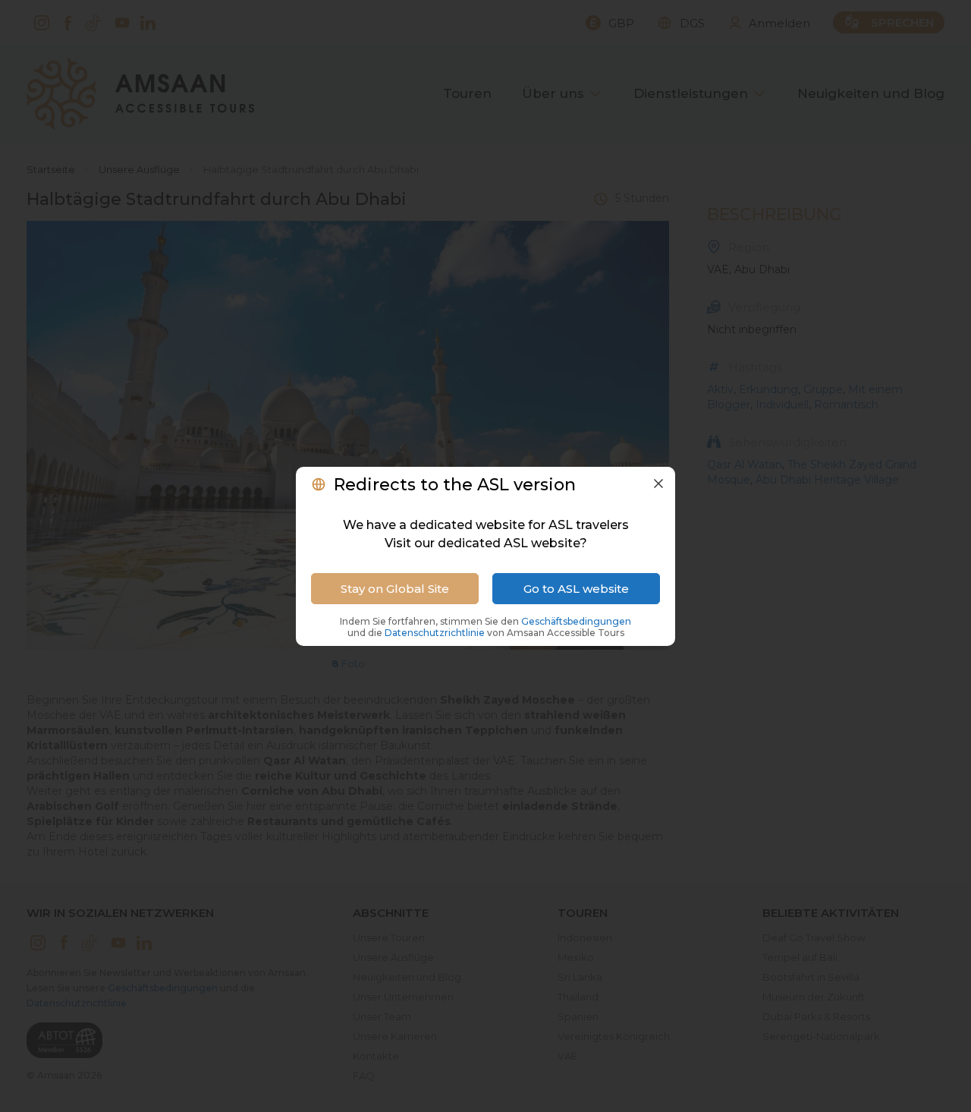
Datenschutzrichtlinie (436, 632)
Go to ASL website (576, 588)
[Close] (658, 483)
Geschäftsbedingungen (576, 621)
